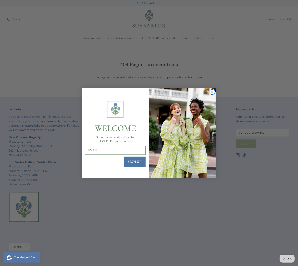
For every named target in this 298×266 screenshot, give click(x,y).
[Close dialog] (212, 92)
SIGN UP (134, 162)
